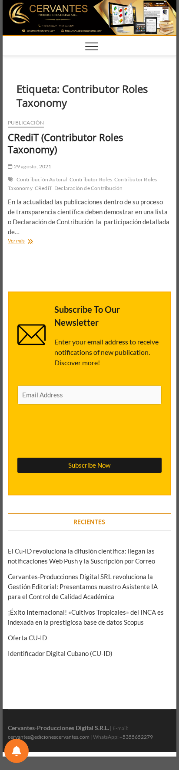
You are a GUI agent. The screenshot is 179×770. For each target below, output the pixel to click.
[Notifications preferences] (16, 751)
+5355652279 (136, 737)
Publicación (26, 122)
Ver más (29, 241)
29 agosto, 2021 (32, 166)
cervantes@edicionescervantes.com (49, 737)
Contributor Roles (91, 179)
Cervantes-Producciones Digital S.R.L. (58, 727)
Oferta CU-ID (27, 638)
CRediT (43, 188)
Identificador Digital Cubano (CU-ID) (60, 653)
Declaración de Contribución (88, 188)
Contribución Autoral (42, 179)
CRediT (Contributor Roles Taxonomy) (65, 143)
